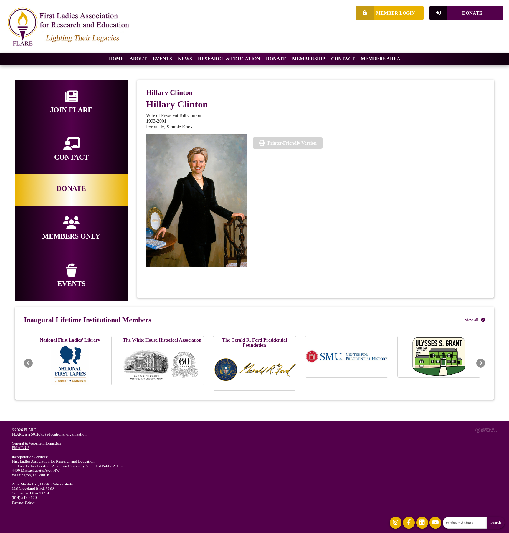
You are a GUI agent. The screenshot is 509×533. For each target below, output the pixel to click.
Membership (308, 58)
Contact (343, 58)
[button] (28, 363)
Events (162, 58)
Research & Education (229, 58)
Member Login (395, 13)
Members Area (380, 58)
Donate (472, 13)
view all (472, 320)
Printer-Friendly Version (292, 142)
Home (116, 58)
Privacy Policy (23, 502)
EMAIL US (20, 448)
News (185, 58)
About (138, 58)
